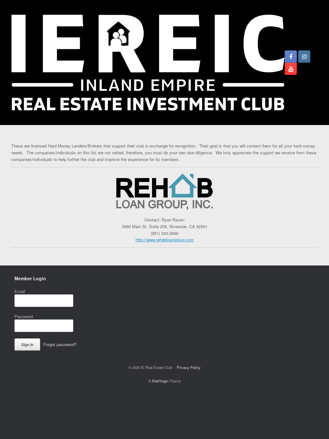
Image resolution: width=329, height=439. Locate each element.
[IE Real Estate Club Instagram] (304, 56)
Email (19, 291)
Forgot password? (59, 344)
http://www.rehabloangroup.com (165, 240)
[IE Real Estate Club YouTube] (291, 69)
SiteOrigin (160, 380)
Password (23, 316)
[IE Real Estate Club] (148, 62)
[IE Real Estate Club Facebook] (291, 56)
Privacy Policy (188, 367)
